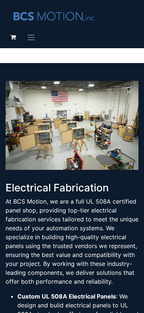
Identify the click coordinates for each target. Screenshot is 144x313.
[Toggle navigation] (31, 37)
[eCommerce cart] (13, 37)
